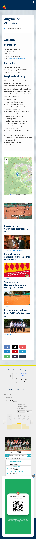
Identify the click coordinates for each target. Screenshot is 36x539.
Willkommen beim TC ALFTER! (11, 2)
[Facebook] (33, 2)
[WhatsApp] (7, 356)
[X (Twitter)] (15, 347)
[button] (17, 174)
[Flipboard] (15, 351)
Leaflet (13, 194)
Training (6, 306)
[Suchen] (27, 7)
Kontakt (6, 278)
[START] (5, 28)
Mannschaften (8, 334)
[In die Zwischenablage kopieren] (22, 356)
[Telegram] (22, 351)
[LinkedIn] (7, 351)
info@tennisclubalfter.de (17, 59)
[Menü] (32, 7)
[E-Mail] (15, 356)
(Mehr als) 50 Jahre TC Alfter (13, 250)
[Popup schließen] (33, 476)
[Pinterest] (22, 347)
